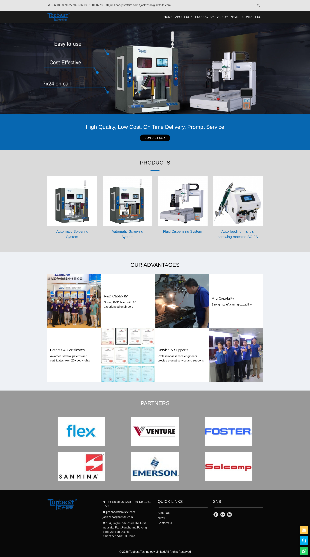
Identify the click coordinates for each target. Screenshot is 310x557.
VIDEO (221, 16)
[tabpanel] (155, 68)
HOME (168, 16)
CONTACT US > (155, 137)
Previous (7, 68)
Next (303, 68)
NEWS (235, 16)
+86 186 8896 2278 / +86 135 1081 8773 (76, 5)
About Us (164, 512)
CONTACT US (251, 16)
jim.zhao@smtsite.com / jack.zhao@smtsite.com (140, 5)
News (161, 517)
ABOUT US (182, 16)
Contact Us (165, 523)
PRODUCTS (203, 16)
